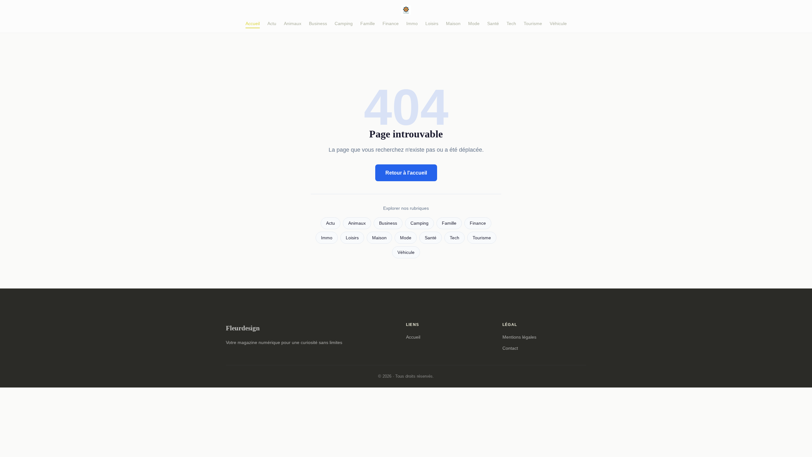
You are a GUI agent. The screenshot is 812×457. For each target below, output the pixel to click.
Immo (412, 23)
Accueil (253, 23)
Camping (344, 23)
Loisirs (431, 23)
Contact (510, 348)
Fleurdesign (243, 328)
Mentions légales (519, 337)
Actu (271, 23)
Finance (391, 23)
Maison (453, 23)
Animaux (292, 23)
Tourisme (533, 23)
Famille (367, 23)
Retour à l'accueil (406, 173)
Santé (493, 23)
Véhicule (558, 23)
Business (318, 23)
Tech (511, 23)
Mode (474, 23)
